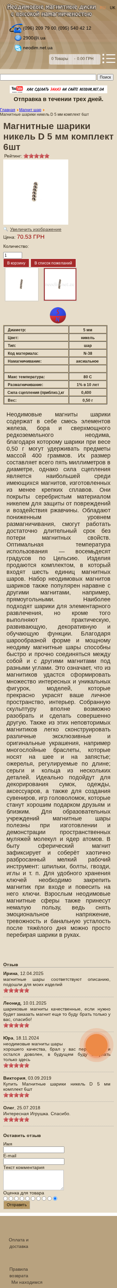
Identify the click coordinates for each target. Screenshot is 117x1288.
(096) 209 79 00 (39, 28)
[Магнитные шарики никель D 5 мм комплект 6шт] (22, 284)
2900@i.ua (34, 37)
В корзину (75, 59)
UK (112, 8)
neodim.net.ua (38, 47)
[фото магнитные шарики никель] (60, 284)
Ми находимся (27, 1282)
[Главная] (51, 12)
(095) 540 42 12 (74, 28)
